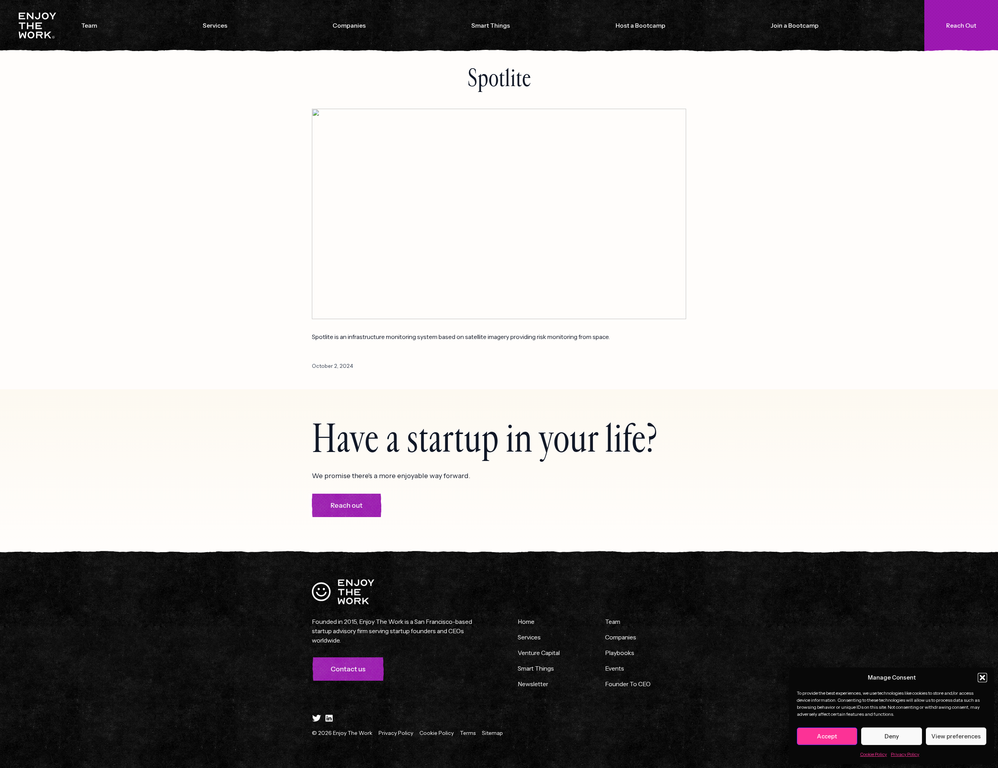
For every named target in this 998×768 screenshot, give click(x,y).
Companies (349, 25)
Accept (827, 736)
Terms (468, 732)
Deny (892, 736)
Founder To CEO (628, 684)
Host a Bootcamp (640, 25)
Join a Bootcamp (795, 25)
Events (614, 668)
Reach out (347, 505)
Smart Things (490, 25)
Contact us (348, 669)
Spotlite (499, 78)
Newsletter (533, 684)
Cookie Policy (873, 754)
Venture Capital (539, 653)
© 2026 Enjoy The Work (342, 732)
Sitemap (492, 732)
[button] (982, 677)
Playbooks (619, 653)
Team (89, 25)
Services (215, 25)
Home (526, 621)
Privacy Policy (905, 754)
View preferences (956, 736)
